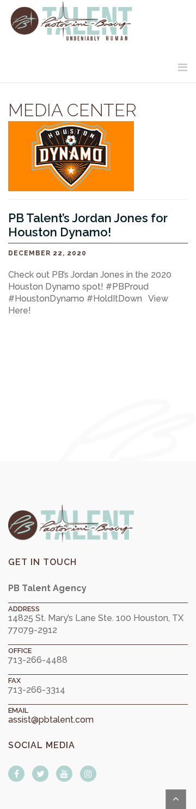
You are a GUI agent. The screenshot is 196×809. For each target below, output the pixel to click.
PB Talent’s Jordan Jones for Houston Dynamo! (88, 225)
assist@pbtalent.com (51, 719)
